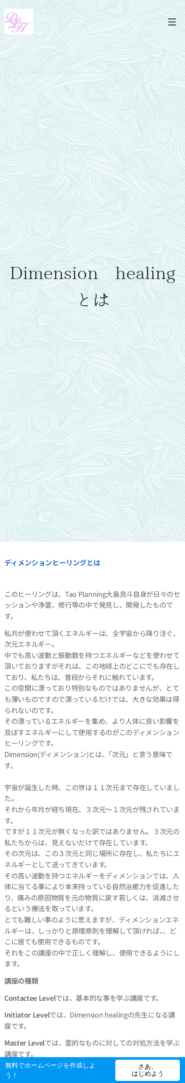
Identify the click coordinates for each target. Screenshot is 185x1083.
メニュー (172, 21)
